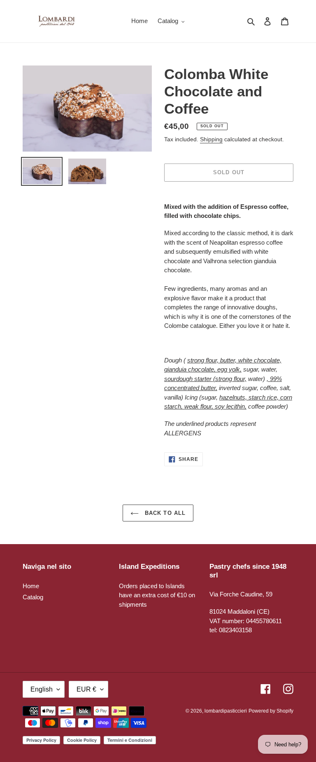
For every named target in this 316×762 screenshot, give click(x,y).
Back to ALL (164, 513)
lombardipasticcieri (225, 711)
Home (31, 585)
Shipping (211, 139)
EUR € (86, 689)
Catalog (33, 597)
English (41, 689)
